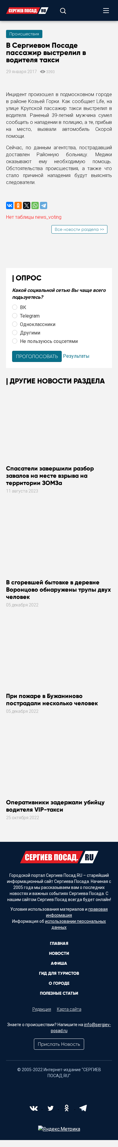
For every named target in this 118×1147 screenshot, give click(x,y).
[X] (26, 205)
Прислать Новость (59, 1044)
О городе (59, 983)
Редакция (41, 1009)
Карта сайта (69, 1009)
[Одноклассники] (18, 205)
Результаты (76, 356)
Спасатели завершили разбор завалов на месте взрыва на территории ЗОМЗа (50, 475)
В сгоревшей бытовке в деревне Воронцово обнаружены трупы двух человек (58, 589)
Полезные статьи (59, 993)
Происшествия (24, 33)
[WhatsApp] (35, 205)
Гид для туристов (59, 973)
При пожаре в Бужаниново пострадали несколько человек (52, 699)
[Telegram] (43, 205)
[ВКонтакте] (9, 205)
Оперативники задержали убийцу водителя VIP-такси (55, 806)
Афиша (59, 963)
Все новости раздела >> (79, 229)
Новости (59, 953)
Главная (59, 943)
